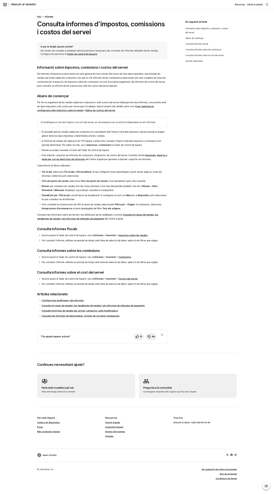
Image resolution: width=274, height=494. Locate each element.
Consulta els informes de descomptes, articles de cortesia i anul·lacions (80, 316)
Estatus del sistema (115, 432)
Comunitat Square (114, 427)
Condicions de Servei (226, 478)
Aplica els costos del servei (100, 110)
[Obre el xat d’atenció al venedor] (266, 486)
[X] (227, 455)
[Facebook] (231, 455)
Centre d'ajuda (112, 422)
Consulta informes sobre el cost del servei (205, 55)
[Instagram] (235, 455)
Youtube (109, 436)
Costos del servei (127, 278)
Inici (39, 16)
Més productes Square (48, 432)
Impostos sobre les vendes (133, 235)
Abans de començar (195, 38)
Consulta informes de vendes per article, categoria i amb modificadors (80, 310)
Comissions (124, 257)
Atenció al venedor (23, 4)
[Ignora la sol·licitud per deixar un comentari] (162, 334)
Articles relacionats (194, 61)
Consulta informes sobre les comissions (203, 49)
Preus (40, 427)
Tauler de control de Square (82, 54)
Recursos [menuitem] (240, 4)
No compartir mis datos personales (219, 469)
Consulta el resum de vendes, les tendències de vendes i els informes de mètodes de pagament (93, 305)
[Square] (5, 4)
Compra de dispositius (48, 422)
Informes (49, 16)
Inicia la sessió (255, 4)
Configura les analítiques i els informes (63, 300)
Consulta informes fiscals (197, 44)
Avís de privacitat (228, 474)
